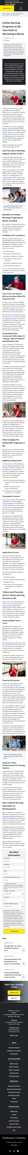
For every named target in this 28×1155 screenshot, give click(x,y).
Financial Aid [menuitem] (14, 1101)
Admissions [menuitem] (14, 1081)
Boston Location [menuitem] (14, 1124)
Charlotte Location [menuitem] (14, 1121)
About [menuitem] (14, 1043)
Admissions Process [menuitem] (14, 1095)
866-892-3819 (14, 1035)
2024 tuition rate (9, 643)
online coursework (7, 177)
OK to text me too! (11, 883)
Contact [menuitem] (14, 1114)
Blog (8, 13)
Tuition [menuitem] (14, 1098)
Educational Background (10, 903)
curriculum (12, 348)
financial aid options (13, 687)
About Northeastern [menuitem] (14, 1047)
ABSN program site (10, 136)
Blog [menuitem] (14, 1130)
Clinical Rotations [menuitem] (14, 1076)
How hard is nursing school (11, 206)
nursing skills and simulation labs (15, 372)
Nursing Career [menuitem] (14, 1106)
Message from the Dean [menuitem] (14, 1051)
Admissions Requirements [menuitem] (14, 1089)
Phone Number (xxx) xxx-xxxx (11, 877)
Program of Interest (9, 891)
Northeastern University (9, 816)
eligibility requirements (16, 310)
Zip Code (6, 897)
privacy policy (12, 923)
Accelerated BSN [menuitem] (14, 1059)
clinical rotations (11, 400)
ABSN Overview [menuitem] (14, 1063)
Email (5, 871)
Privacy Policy (14, 1145)
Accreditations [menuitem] (14, 1054)
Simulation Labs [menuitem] (14, 1073)
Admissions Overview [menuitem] (14, 1086)
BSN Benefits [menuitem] (14, 1111)
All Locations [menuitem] (14, 1117)
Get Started (14, 931)
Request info (5, 841)
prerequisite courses (10, 318)
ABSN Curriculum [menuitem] (14, 1067)
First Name (7, 858)
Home (3, 13)
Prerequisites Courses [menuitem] (14, 1092)
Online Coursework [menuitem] (14, 1070)
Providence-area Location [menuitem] (14, 1127)
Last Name (7, 864)
